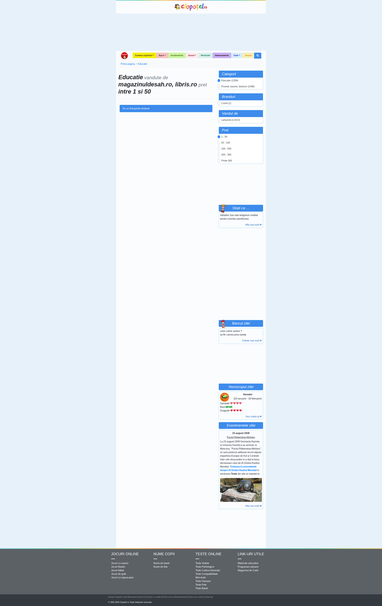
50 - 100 (225, 142)
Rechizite (205, 55)
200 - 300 (226, 154)
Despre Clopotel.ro (116, 597)
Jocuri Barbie (118, 566)
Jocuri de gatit (118, 574)
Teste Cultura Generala (207, 570)
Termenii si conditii (153, 597)
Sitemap (209, 597)
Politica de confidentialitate (174, 597)
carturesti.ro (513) (230, 120)
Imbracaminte (222, 55)
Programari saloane (248, 566)
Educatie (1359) (229, 80)
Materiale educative (248, 563)
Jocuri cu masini (119, 563)
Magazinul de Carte (248, 570)
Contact (140, 597)
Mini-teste (200, 577)
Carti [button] (236, 55)
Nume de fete (160, 566)
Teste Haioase (203, 581)
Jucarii (248, 55)
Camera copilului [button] (143, 55)
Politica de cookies (196, 597)
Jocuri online (125, 554)
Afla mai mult (252, 224)
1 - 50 (224, 136)
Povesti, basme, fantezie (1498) (238, 86)
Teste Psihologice (204, 566)
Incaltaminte (177, 55)
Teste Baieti (201, 588)
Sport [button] (161, 55)
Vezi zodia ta (252, 416)
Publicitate (130, 597)
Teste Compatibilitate (206, 574)
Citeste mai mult (251, 340)
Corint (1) (226, 103)
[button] (257, 56)
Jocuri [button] (191, 55)
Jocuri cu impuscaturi (122, 577)
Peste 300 (226, 160)
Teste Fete (201, 584)
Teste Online (208, 554)
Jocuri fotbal (117, 570)
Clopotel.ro (191, 7)
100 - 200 (226, 148)
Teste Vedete (202, 563)
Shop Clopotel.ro (124, 55)
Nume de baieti (161, 563)
